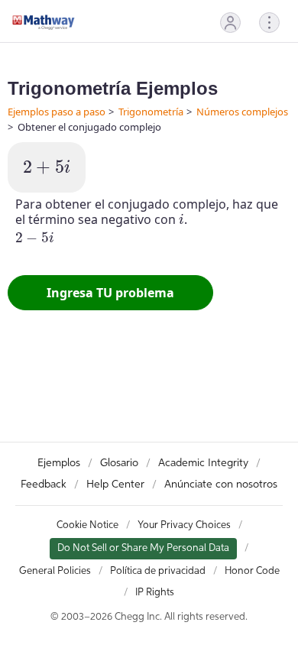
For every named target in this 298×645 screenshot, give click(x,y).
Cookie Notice (87, 525)
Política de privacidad (158, 571)
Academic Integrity (203, 463)
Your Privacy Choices (184, 525)
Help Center (115, 484)
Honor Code (252, 571)
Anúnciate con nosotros (220, 484)
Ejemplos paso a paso (56, 111)
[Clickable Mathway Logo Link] (43, 22)
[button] (230, 22)
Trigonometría (150, 111)
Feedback (43, 484)
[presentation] (46, 167)
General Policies (55, 571)
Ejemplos (58, 463)
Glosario (119, 463)
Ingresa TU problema (110, 292)
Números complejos (242, 111)
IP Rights (154, 593)
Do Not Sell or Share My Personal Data (143, 548)
